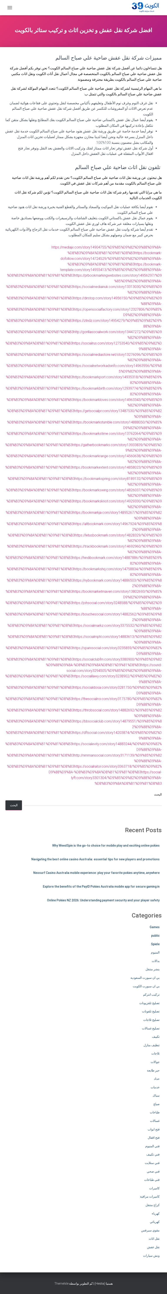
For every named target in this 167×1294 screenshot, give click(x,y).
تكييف (156, 1036)
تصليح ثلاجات (151, 1020)
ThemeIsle (61, 1283)
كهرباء (156, 1213)
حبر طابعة (153, 1070)
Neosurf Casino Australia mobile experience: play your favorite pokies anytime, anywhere (96, 873)
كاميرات (154, 1188)
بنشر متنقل (152, 969)
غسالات (155, 1121)
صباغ (157, 1104)
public (155, 935)
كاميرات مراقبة (150, 1196)
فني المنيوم (152, 1146)
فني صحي (153, 1171)
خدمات (155, 1087)
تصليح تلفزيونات (149, 1003)
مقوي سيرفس (150, 1230)
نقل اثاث (154, 1238)
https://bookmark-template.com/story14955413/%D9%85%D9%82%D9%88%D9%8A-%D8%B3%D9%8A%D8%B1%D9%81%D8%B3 (84, 270)
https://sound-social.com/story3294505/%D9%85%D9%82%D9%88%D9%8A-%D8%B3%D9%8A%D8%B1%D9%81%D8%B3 (83, 670)
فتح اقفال (154, 1137)
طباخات (155, 1112)
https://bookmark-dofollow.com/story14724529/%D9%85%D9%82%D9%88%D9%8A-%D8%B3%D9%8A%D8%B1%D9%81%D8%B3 (111, 258)
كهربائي (155, 1222)
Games (155, 927)
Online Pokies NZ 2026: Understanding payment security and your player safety (103, 900)
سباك (156, 1095)
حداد (157, 1078)
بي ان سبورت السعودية (145, 977)
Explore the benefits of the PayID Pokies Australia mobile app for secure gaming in (101, 886)
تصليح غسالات (151, 1028)
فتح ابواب (154, 1129)
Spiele (155, 944)
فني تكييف (153, 1154)
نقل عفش (153, 1247)
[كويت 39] (144, 7)
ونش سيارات (151, 1255)
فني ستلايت (152, 1163)
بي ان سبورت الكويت (146, 986)
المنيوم (155, 952)
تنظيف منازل (152, 1045)
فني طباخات (152, 1179)
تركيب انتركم (151, 994)
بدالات (156, 961)
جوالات (155, 1062)
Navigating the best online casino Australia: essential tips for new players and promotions (95, 859)
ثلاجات (155, 1053)
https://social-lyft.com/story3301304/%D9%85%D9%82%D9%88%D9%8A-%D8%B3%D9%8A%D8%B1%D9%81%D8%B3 (116, 778)
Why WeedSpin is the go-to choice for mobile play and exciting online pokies (106, 845)
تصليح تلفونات (151, 1011)
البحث (158, 794)
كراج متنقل (152, 1205)
